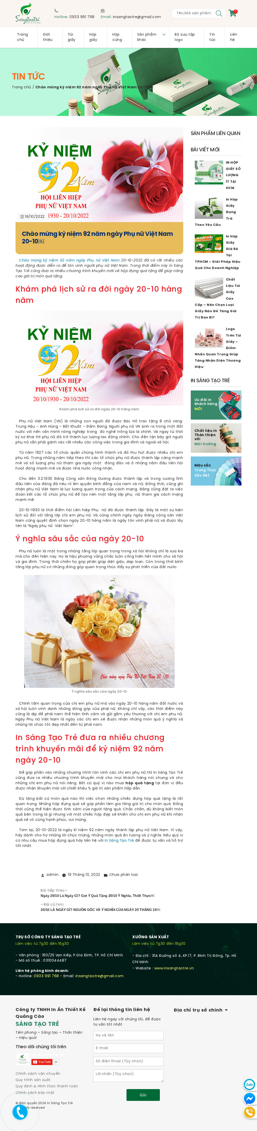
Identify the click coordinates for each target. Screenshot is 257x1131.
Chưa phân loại (123, 875)
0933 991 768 (82, 17)
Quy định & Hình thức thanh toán (47, 1086)
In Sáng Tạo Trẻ (119, 841)
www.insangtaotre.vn (174, 968)
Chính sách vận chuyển (38, 1074)
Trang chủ (21, 87)
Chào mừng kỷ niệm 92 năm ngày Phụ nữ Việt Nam (69, 260)
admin (52, 875)
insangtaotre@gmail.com (137, 17)
